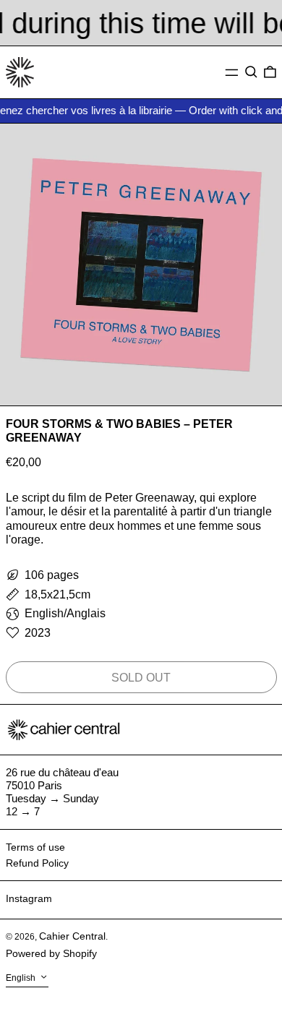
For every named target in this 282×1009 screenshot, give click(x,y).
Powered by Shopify (51, 953)
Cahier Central (72, 936)
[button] (251, 72)
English (22, 979)
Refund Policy (37, 863)
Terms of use (35, 847)
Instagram (29, 898)
